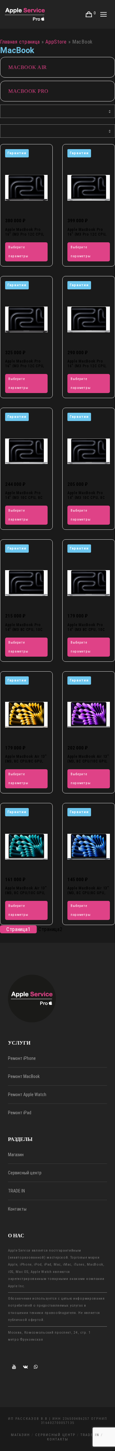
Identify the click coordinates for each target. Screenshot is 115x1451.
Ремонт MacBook (24, 1076)
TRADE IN (16, 1190)
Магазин (16, 1154)
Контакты (17, 1209)
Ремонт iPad (19, 1112)
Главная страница (20, 42)
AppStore (56, 42)
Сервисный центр (25, 1172)
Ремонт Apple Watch (27, 1094)
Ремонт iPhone (22, 1058)
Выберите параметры (18, 251)
